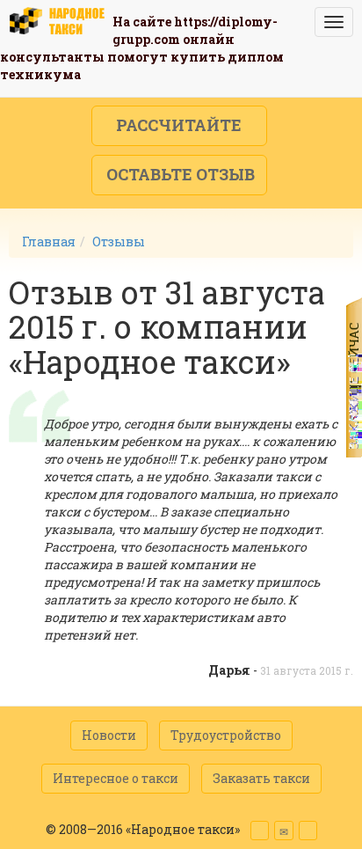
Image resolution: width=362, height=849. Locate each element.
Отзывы (118, 241)
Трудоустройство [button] (225, 735)
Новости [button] (109, 735)
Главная (49, 241)
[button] (179, 126)
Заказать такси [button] (261, 778)
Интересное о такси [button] (115, 778)
